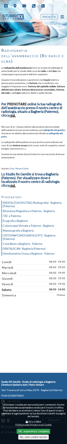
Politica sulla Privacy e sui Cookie (33, 424)
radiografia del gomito (54, 130)
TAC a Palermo (12, 216)
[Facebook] (6, 5)
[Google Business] (15, 5)
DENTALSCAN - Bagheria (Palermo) (24, 248)
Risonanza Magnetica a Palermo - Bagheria (29, 211)
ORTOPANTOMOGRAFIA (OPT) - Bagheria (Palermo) (29, 237)
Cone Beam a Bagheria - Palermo (22, 243)
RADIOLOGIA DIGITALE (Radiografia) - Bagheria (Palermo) (32, 204)
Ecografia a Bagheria (15, 220)
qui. (13, 115)
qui (12, 185)
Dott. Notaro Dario (19, 168)
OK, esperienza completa (33, 431)
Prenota (49, 16)
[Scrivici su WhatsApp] (43, 5)
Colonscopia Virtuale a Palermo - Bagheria (28, 225)
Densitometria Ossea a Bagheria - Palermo (29, 253)
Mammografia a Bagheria (18, 230)
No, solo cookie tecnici (33, 437)
